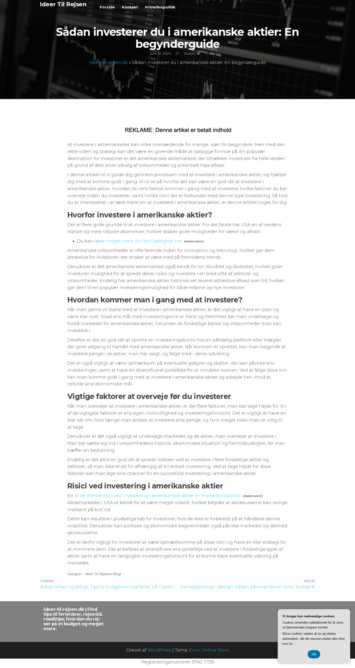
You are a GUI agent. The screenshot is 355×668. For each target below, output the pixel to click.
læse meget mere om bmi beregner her (138, 241)
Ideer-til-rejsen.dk (108, 62)
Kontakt (130, 7)
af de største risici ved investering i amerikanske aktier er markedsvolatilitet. (158, 495)
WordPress (159, 650)
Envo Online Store (209, 650)
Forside (107, 7)
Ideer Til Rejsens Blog (103, 574)
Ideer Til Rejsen (63, 4)
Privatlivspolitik (160, 7)
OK (314, 654)
